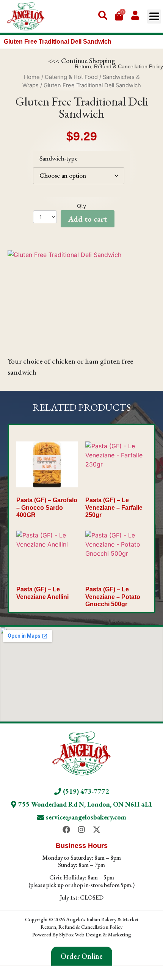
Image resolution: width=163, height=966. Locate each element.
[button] (154, 16)
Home (32, 77)
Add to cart (87, 219)
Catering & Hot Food (71, 77)
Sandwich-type (58, 158)
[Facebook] (66, 830)
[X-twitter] (96, 830)
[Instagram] (81, 830)
